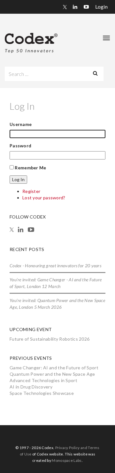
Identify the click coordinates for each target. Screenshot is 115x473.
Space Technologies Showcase (42, 393)
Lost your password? (43, 197)
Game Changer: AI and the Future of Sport (54, 367)
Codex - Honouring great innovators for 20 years (55, 265)
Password (20, 145)
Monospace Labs (66, 460)
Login (101, 7)
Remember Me (30, 167)
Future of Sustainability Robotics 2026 (49, 339)
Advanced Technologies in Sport (43, 380)
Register (31, 191)
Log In (18, 179)
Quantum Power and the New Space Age (52, 374)
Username (21, 124)
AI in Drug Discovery (31, 386)
